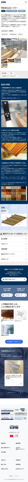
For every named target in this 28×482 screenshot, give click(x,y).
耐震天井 (3, 443)
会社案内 (18, 460)
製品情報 (18, 443)
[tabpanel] (14, 373)
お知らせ (3, 460)
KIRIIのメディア (20, 468)
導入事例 (3, 452)
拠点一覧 (3, 464)
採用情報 (18, 464)
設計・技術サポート (5, 447)
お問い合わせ (4, 468)
